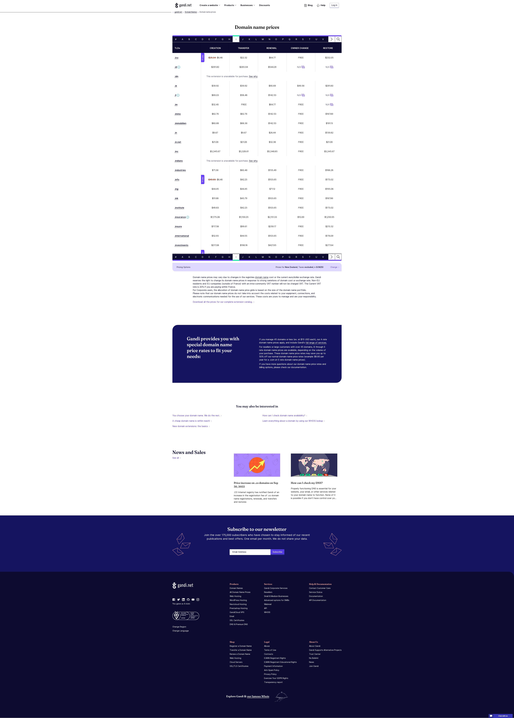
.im (176, 104)
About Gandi (314, 646)
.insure (178, 226)
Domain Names (191, 12)
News (311, 662)
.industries (180, 170)
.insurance (180, 217)
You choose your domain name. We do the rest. (196, 415)
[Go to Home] (183, 5)
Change (333, 267)
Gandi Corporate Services (276, 588)
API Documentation (317, 600)
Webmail (267, 604)
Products (229, 5)
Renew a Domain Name (240, 654)
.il (175, 95)
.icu (176, 57)
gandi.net (178, 12)
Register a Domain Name (241, 646)
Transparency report (273, 682)
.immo (178, 114)
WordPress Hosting (238, 600)
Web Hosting (235, 596)
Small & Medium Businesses (276, 596)
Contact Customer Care (319, 588)
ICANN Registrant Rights (275, 658)
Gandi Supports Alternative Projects (325, 650)
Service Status (315, 592)
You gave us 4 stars (181, 604)
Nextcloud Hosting (238, 604)
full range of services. (316, 342)
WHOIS (267, 612)
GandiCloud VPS (237, 612)
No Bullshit (313, 658)
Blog (310, 5)
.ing (176, 189)
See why (253, 76)
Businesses (247, 5)
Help (323, 5)
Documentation (316, 596)
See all (175, 457)
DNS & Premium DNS (239, 624)
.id (176, 67)
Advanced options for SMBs (276, 600)
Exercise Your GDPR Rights (276, 678)
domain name (261, 277)
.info (177, 179)
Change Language (180, 631)
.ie (176, 85)
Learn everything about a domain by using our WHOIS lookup (292, 420)
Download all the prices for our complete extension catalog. (222, 302)
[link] (173, 599)
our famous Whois (258, 696)
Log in (334, 5)
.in (176, 132)
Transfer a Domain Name (241, 650)
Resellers (268, 592)
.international (182, 235)
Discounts (264, 5)
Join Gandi (314, 666)
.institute (179, 207)
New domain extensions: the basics (190, 426)
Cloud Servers (236, 662)
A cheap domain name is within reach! (191, 420)
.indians (179, 160)
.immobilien (180, 123)
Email (232, 616)
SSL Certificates (237, 620)
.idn (176, 76)
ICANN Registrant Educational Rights (280, 662)
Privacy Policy (270, 674)
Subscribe (277, 552)
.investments (181, 245)
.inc (176, 151)
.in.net (178, 142)
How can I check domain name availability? (283, 415)
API (265, 608)
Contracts (268, 654)
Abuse (267, 646)
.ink (176, 198)
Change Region (179, 627)
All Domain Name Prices (240, 592)
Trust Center (315, 654)
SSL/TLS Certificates (239, 666)
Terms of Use (270, 650)
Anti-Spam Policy (271, 670)
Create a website (209, 5)
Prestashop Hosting (238, 608)
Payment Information (273, 666)
